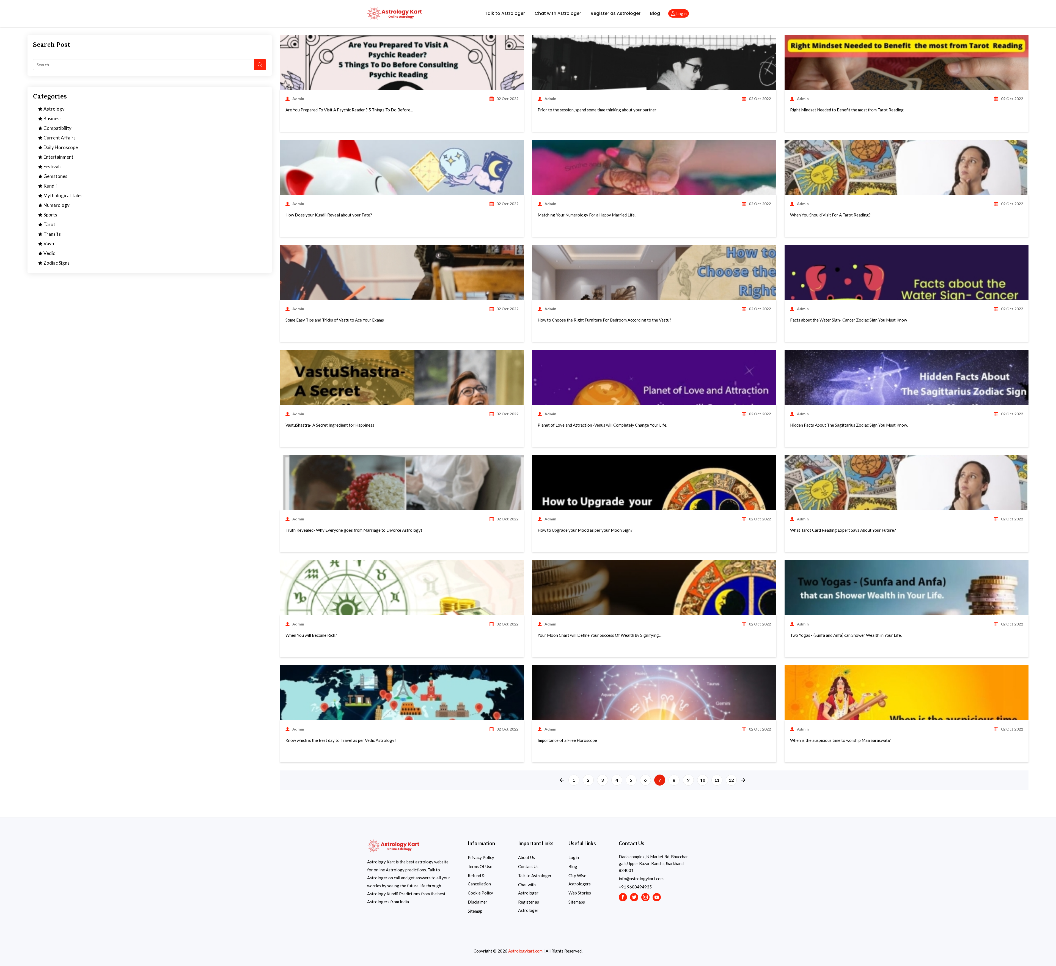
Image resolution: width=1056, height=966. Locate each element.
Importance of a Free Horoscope (567, 740)
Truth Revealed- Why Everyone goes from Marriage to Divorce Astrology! (353, 530)
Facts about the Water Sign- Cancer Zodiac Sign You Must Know (848, 319)
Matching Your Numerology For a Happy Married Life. (587, 214)
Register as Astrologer (615, 13)
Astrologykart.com (525, 950)
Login (573, 857)
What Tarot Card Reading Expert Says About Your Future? (843, 530)
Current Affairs (59, 138)
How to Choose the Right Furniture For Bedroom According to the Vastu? (604, 319)
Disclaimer (477, 901)
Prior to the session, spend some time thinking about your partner (597, 109)
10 (702, 780)
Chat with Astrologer (558, 13)
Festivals (52, 166)
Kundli (50, 186)
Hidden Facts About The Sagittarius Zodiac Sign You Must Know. (849, 424)
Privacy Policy (481, 857)
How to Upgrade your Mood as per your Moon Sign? (585, 530)
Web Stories (579, 892)
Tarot (49, 224)
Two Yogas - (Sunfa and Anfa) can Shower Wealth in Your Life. (846, 635)
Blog (655, 13)
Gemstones (55, 176)
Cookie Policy (480, 892)
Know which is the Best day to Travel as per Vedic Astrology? (340, 740)
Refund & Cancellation (479, 879)
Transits (52, 234)
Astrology (54, 109)
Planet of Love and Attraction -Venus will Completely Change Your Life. (602, 424)
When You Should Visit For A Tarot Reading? (830, 214)
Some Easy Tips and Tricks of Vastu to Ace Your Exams (334, 319)
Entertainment (58, 157)
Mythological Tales (62, 195)
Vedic (49, 253)
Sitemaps (576, 901)
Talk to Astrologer (505, 13)
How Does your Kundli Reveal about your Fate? (328, 214)
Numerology (56, 205)
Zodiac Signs (56, 263)
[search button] (260, 64)
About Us (526, 857)
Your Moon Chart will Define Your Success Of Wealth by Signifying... (599, 635)
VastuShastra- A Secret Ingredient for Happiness (329, 424)
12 (731, 780)
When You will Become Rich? (311, 635)
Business (52, 118)
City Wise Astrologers (579, 879)
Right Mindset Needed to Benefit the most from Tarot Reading (847, 109)
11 (716, 780)
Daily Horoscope (60, 147)
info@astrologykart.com (641, 878)
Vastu (49, 243)
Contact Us (528, 866)
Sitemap (475, 911)
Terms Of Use (480, 866)
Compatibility (57, 128)
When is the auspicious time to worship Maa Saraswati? (840, 740)
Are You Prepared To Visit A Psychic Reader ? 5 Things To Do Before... (349, 109)
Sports (50, 215)
